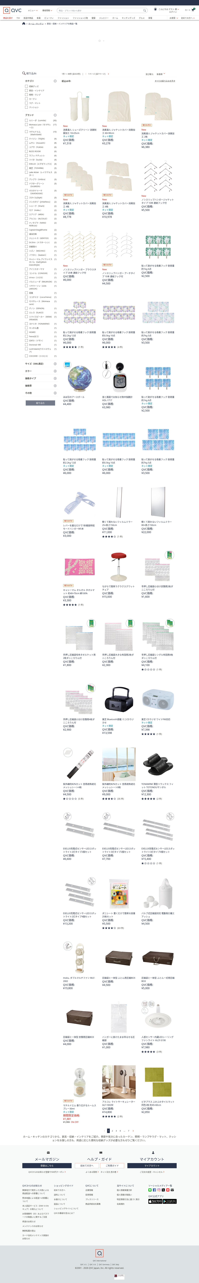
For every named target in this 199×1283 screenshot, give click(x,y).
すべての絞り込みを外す (165, 81)
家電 (150, 18)
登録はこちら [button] (46, 1165)
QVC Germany (104, 1264)
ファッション (63, 18)
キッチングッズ (128, 18)
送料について (59, 1194)
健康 (93, 18)
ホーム (115, 18)
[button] (164, 10)
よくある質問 (91, 1172)
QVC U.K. (92, 1264)
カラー (28, 371)
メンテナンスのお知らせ (32, 1226)
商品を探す (8, 18)
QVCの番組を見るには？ (64, 1213)
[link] (108, 74)
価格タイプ (30, 378)
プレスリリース (92, 1199)
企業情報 (89, 1190)
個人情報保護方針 (124, 1190)
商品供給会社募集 (93, 1204)
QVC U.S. (83, 1264)
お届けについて (60, 1199)
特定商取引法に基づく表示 (128, 1199)
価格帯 (28, 385)
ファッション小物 (80, 18)
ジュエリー (104, 18)
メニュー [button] (31, 10)
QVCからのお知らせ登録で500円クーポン (46, 1172)
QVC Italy (115, 1264)
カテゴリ (29, 80)
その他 (28, 392)
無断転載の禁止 (29, 1230)
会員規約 (120, 1204)
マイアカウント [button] (152, 1165)
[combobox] (99, 10)
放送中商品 (28, 18)
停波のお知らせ (29, 1221)
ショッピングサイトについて (66, 1208)
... (124, 1130)
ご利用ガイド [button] (112, 1165)
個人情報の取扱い (124, 1194)
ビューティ (49, 18)
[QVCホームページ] (23, 23)
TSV (18, 18)
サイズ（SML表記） (35, 363)
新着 (39, 18)
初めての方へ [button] (86, 1165)
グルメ (142, 18)
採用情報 (89, 1194)
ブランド (29, 115)
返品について (59, 1204)
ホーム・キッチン (36, 23)
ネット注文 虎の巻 (108, 1172)
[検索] (145, 10)
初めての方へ (187, 18)
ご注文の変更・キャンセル (151, 1172)
